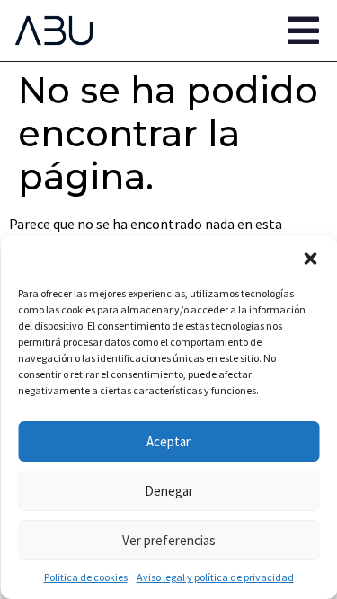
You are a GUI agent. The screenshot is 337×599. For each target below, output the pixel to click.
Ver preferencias (169, 540)
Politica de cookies (86, 577)
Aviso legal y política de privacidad (215, 577)
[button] (310, 259)
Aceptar (168, 441)
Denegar (169, 490)
